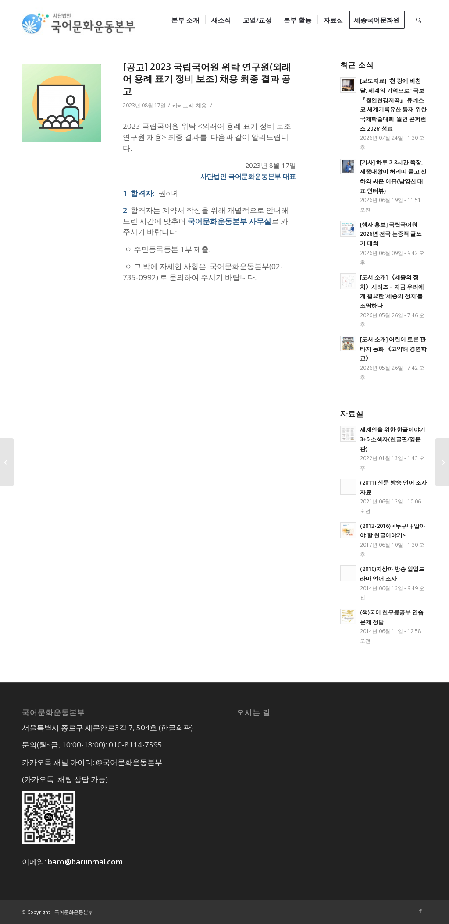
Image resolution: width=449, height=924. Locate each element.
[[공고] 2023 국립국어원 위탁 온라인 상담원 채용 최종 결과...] (7, 462)
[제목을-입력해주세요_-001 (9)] (61, 103)
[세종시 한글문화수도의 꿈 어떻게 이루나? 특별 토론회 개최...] (442, 462)
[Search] (418, 19)
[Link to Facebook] (420, 911)
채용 (201, 105)
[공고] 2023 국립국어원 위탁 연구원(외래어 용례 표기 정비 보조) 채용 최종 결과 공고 (207, 78)
